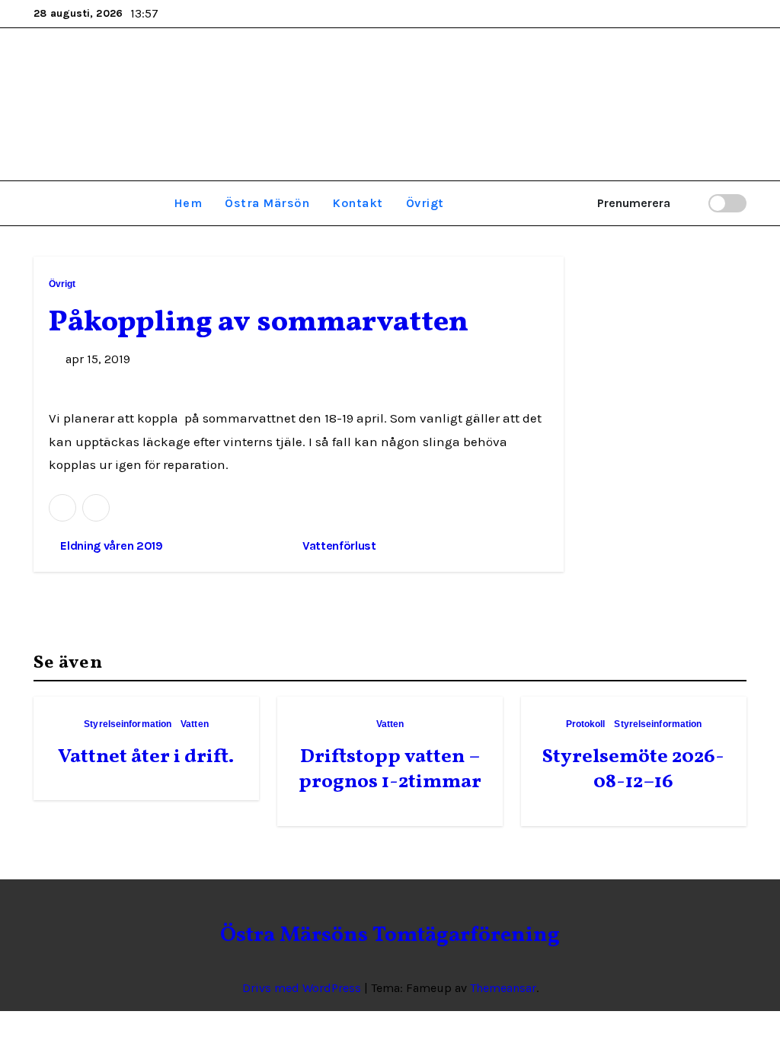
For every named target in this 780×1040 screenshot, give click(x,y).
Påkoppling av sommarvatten (258, 323)
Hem (188, 203)
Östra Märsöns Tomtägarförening (390, 98)
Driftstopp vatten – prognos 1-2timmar (390, 769)
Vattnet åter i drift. (146, 756)
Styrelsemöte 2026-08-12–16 (633, 769)
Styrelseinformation (127, 724)
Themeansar (503, 988)
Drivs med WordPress (303, 988)
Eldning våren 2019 (110, 545)
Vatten (195, 724)
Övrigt (425, 203)
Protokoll (586, 724)
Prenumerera (633, 203)
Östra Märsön (267, 203)
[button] (38, 203)
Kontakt (357, 203)
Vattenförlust (340, 545)
